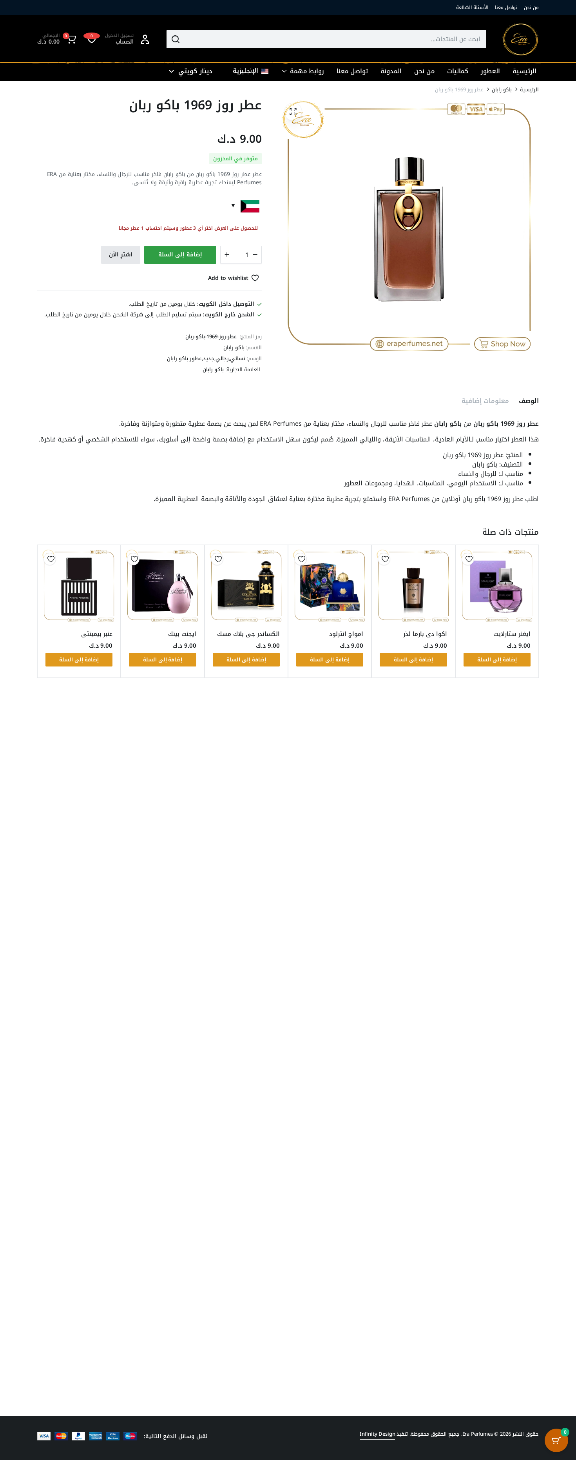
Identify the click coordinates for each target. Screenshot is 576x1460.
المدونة (391, 71)
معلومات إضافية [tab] (485, 401)
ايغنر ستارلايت (512, 633)
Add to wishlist (228, 278)
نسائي (237, 358)
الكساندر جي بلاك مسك (248, 633)
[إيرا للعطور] (520, 39)
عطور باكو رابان (184, 358)
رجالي (222, 358)
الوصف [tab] (529, 401)
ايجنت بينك (182, 633)
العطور (490, 71)
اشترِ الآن (120, 254)
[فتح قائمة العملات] (171, 71)
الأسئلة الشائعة (472, 7)
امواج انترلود (346, 633)
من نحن (531, 7)
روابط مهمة (307, 71)
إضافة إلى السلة (180, 254)
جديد (208, 358)
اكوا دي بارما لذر (425, 633)
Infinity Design (377, 1434)
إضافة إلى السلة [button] (497, 660)
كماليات (457, 71)
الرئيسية (524, 71)
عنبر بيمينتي (97, 633)
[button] (57, 39)
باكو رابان (502, 89)
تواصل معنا (506, 7)
